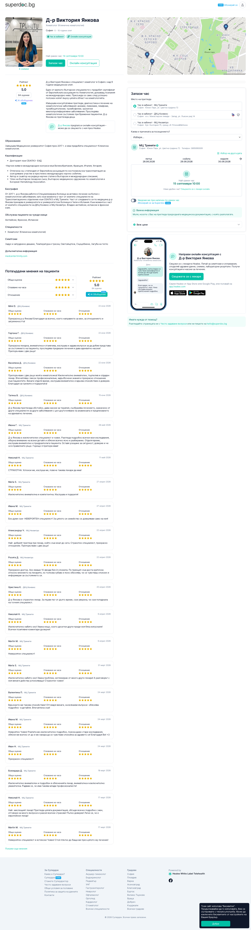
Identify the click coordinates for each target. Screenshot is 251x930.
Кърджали (132, 905)
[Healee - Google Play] (197, 292)
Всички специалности (97, 908)
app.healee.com (177, 286)
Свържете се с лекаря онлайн (195, 189)
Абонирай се (228, 5)
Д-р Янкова (64, 125)
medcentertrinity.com (16, 256)
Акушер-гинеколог (96, 874)
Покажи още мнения (16, 848)
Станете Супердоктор (56, 881)
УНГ (88, 884)
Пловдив (131, 877)
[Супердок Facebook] (171, 880)
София (130, 874)
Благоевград (134, 888)
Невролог (91, 891)
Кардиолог (91, 902)
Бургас (131, 891)
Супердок (52, 877)
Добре (215, 923)
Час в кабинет (56, 36)
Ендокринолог (93, 877)
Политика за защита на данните (61, 891)
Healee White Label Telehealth (188, 873)
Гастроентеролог (95, 888)
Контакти (49, 895)
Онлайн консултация (80, 36)
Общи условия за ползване (58, 888)
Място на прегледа (141, 99)
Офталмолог (92, 895)
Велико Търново (136, 895)
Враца (130, 898)
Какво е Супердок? (54, 874)
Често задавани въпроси (174, 323)
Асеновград (133, 884)
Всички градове (135, 908)
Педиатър (91, 881)
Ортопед (90, 898)
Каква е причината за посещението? (150, 131)
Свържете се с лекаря (186, 276)
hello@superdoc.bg (217, 323)
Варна (130, 881)
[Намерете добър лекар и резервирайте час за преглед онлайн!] (20, 4)
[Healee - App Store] (178, 292)
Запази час (55, 63)
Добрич (131, 902)
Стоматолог (92, 905)
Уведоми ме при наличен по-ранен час (158, 201)
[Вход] (242, 5)
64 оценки (23, 95)
